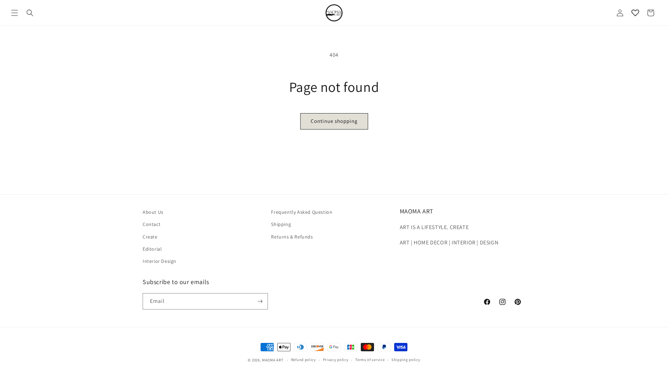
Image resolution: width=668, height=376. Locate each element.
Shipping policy (405, 359)
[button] (14, 13)
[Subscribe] (260, 301)
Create (150, 237)
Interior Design (159, 261)
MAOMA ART (272, 360)
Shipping (281, 224)
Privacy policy (336, 359)
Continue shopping (334, 121)
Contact (151, 224)
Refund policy (303, 359)
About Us (153, 212)
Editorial (152, 249)
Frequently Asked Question (301, 212)
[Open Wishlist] (635, 13)
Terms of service (369, 359)
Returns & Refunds (292, 237)
